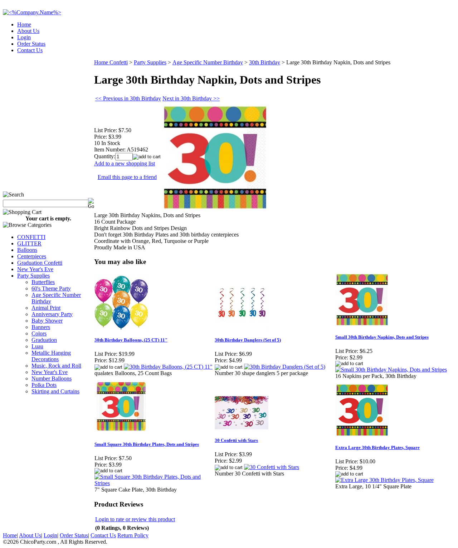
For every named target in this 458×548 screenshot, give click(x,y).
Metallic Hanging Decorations (51, 356)
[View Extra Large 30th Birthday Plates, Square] (384, 480)
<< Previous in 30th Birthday (128, 98)
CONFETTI (31, 237)
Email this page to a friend (127, 177)
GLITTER (29, 243)
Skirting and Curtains (55, 391)
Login (24, 37)
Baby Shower (47, 321)
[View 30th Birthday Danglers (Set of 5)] (284, 367)
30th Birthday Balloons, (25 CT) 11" (130, 340)
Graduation (44, 340)
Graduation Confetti (39, 263)
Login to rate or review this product (135, 519)
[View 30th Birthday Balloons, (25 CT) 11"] (168, 367)
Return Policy (132, 535)
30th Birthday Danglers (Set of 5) (248, 340)
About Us (28, 31)
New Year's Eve (35, 269)
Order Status (31, 44)
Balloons (27, 250)
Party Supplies (33, 276)
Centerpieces (31, 256)
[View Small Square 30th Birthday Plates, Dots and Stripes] (154, 483)
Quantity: (104, 156)
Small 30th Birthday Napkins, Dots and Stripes (382, 337)
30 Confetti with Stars (236, 440)
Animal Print (45, 308)
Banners (40, 327)
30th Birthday (264, 62)
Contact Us (30, 50)
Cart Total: (430, 48)
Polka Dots (44, 385)
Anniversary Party (52, 314)
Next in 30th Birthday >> (191, 98)
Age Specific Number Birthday (207, 62)
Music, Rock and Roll (56, 366)
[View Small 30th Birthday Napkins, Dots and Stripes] (391, 370)
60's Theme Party (51, 288)
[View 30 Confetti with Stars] (271, 467)
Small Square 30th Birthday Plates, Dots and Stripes (146, 444)
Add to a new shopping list (124, 163)
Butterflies (43, 282)
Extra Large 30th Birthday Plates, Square (377, 447)
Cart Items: (390, 48)
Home (24, 24)
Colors (39, 333)
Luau (37, 346)
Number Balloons (51, 378)
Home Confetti (111, 62)
